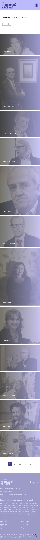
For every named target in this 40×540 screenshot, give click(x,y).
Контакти (24, 525)
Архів (13, 17)
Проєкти (3, 525)
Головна (5, 17)
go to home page (9, 5)
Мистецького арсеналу (30, 503)
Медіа (23, 528)
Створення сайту (10, 538)
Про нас (3, 522)
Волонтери (25, 522)
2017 (19, 17)
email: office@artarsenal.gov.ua (13, 494)
